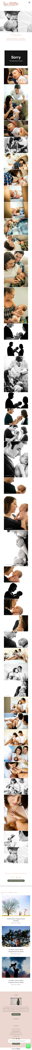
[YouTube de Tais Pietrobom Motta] (18, 1038)
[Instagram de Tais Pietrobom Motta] (14, 1038)
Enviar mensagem (16, 1031)
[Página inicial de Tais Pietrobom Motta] (11, 4)
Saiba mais (16, 1014)
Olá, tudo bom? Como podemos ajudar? (17, 1040)
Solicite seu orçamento (16, 880)
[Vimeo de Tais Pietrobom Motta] (16, 1038)
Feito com (16, 1048)
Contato (16, 1043)
